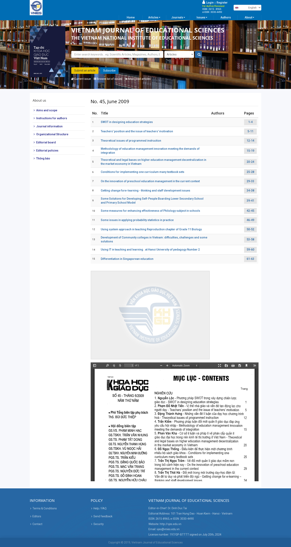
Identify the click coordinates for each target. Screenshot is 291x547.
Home (131, 17)
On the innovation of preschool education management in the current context (150, 181)
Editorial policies (47, 150)
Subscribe (109, 70)
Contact (37, 524)
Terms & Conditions (44, 508)
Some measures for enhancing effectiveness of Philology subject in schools (150, 210)
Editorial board (46, 142)
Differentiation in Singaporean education (127, 258)
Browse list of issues (109, 78)
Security (98, 524)
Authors (226, 17)
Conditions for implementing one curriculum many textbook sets (142, 171)
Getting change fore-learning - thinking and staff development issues (145, 190)
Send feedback (102, 516)
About (248, 17)
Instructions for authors (51, 118)
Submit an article (84, 70)
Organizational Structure (52, 134)
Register (222, 2)
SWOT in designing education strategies (127, 122)
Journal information (49, 126)
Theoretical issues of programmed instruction (131, 140)
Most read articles (139, 78)
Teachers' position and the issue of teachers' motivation (137, 131)
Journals (177, 17)
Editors (36, 516)
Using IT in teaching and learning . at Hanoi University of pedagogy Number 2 (150, 249)
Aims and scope (46, 110)
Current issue (82, 78)
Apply (198, 54)
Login (209, 2)
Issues (201, 17)
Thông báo (43, 158)
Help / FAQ (100, 508)
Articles (153, 17)
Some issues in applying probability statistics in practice (137, 220)
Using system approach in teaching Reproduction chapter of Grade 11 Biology (151, 229)
